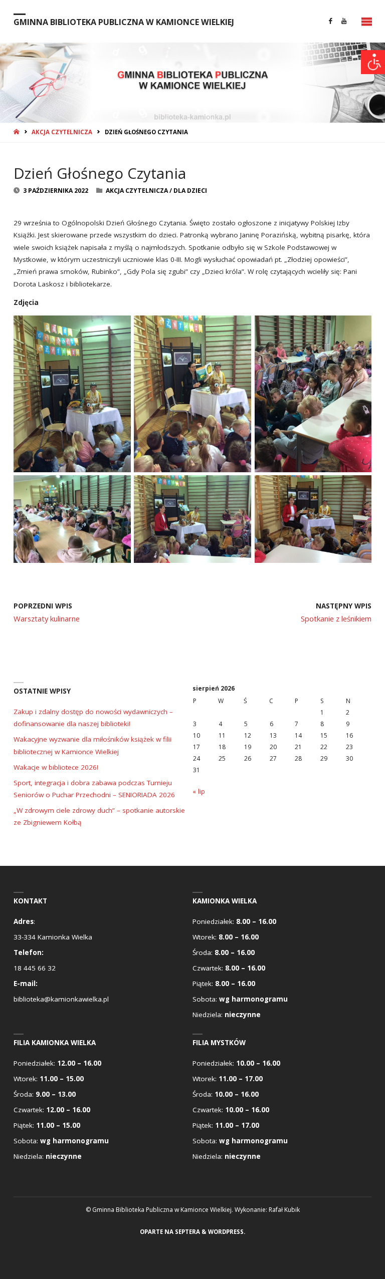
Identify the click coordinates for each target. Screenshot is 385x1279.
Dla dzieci (190, 190)
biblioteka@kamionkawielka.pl (61, 999)
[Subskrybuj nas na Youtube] (344, 21)
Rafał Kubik (284, 1209)
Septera (186, 1231)
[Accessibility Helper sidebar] (373, 62)
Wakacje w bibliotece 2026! (56, 767)
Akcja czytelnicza (62, 132)
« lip (198, 791)
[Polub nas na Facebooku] (330, 21)
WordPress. (226, 1231)
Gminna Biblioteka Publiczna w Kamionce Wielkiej (124, 21)
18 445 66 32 (35, 968)
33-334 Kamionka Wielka (53, 936)
